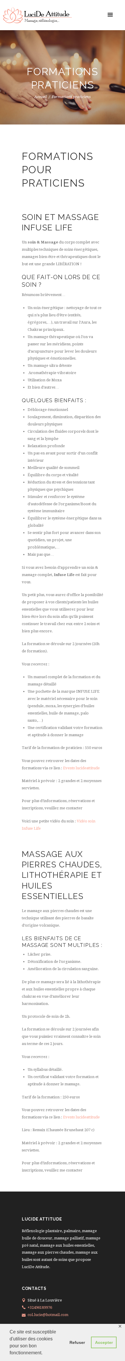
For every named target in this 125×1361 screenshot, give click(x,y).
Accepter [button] (104, 1342)
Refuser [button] (77, 1342)
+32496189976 (40, 1307)
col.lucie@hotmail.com (48, 1315)
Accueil (40, 97)
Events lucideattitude (81, 768)
